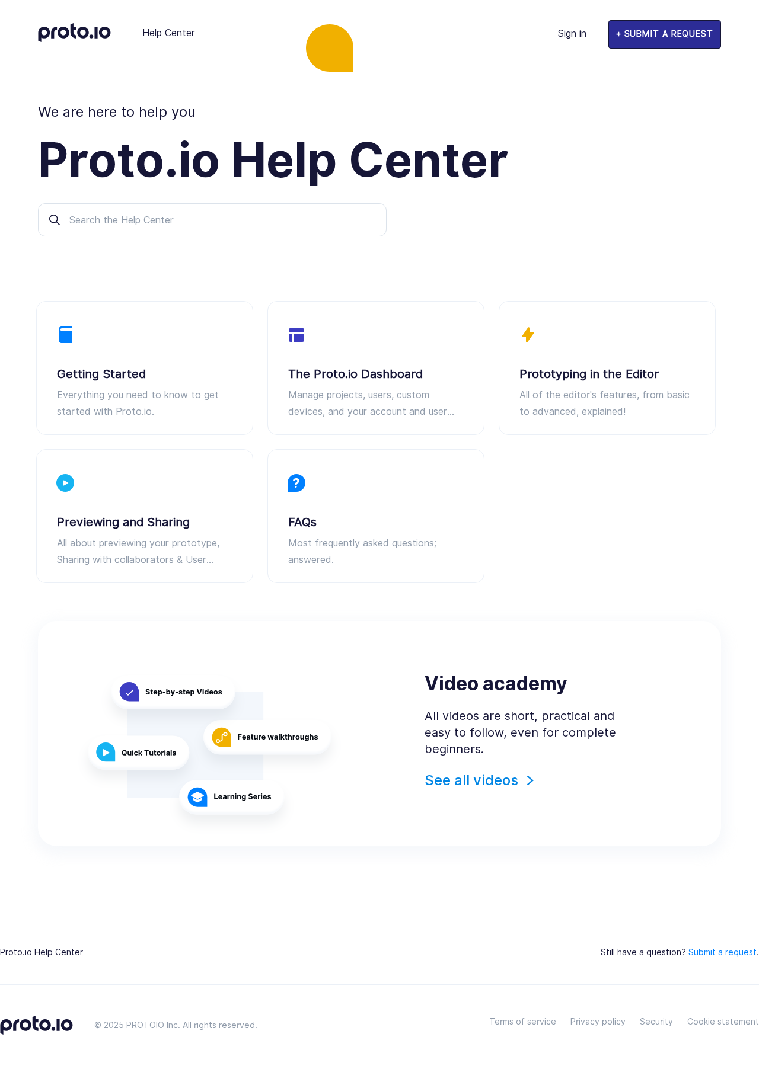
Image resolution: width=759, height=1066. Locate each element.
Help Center (168, 33)
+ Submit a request (664, 34)
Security (656, 1021)
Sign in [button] (572, 33)
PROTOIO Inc (152, 1025)
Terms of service (522, 1021)
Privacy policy (598, 1021)
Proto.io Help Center (41, 952)
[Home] (74, 38)
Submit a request (722, 952)
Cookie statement (723, 1021)
